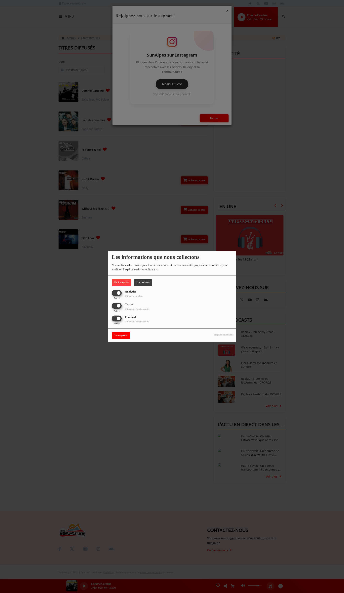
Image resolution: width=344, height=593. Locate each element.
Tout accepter (121, 282)
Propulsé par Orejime (224, 335)
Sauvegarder (121, 335)
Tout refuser (143, 282)
